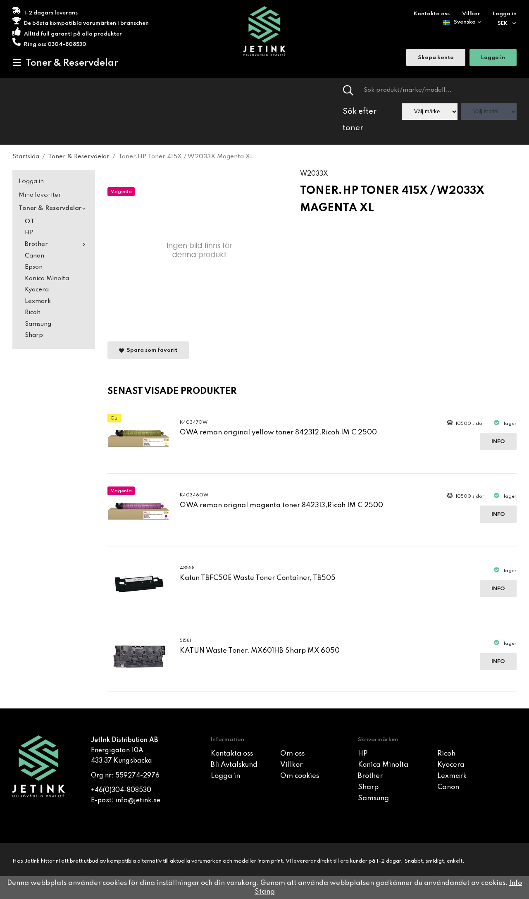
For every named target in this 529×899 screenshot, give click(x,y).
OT (29, 221)
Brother (36, 244)
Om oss (292, 753)
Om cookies (299, 776)
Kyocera (37, 289)
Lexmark (38, 301)
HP (29, 232)
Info (498, 441)
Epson (34, 267)
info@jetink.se (137, 800)
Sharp (34, 335)
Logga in (505, 14)
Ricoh (33, 312)
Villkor (471, 14)
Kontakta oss (432, 14)
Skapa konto (436, 57)
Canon (34, 256)
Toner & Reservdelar (72, 63)
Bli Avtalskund (234, 764)
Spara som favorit (150, 350)
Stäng (265, 891)
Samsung (38, 324)
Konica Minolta (47, 278)
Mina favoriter (40, 195)
